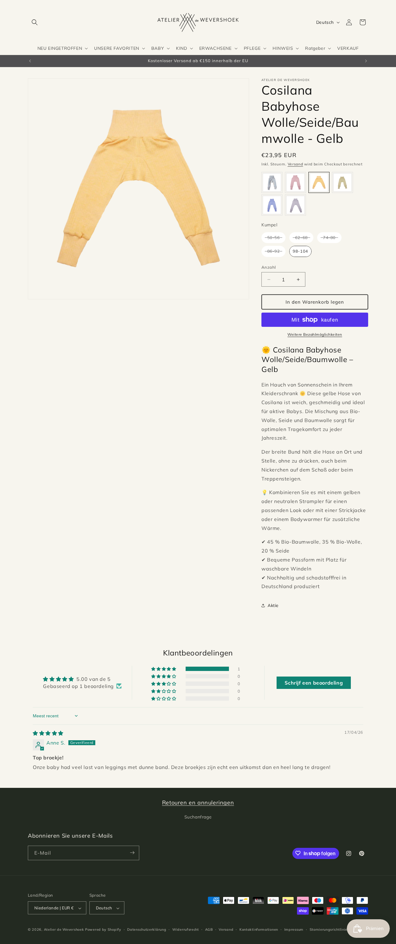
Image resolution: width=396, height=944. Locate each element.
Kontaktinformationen (258, 929)
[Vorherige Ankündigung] (30, 61)
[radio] (271, 182)
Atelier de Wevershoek (64, 930)
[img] (48, 733)
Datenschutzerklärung (146, 929)
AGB (209, 929)
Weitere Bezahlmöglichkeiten (314, 334)
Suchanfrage (198, 817)
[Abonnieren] (132, 852)
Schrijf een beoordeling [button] (314, 683)
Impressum (293, 929)
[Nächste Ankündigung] (366, 61)
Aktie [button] (273, 605)
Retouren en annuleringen (198, 802)
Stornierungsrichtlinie (328, 929)
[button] (34, 22)
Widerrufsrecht (185, 929)
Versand (295, 164)
